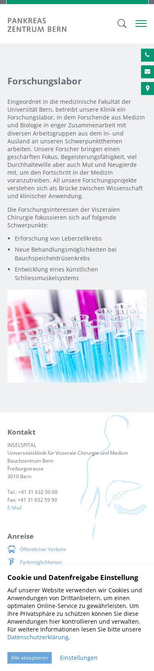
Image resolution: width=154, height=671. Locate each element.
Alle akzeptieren (29, 657)
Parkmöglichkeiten (41, 562)
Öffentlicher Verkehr (43, 549)
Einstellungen (79, 658)
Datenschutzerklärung (38, 637)
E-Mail (14, 507)
